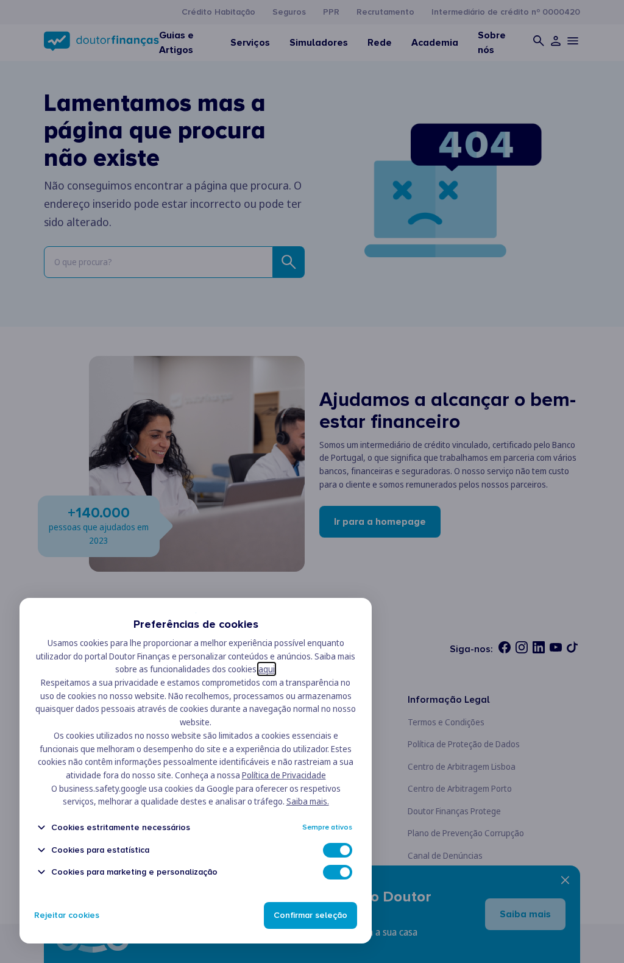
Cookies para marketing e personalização (134, 872)
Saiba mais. (307, 801)
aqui (266, 669)
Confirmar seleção (310, 915)
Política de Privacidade (284, 775)
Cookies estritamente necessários (120, 827)
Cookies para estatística (100, 850)
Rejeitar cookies (66, 915)
